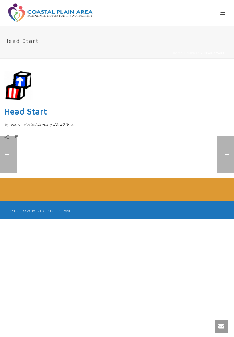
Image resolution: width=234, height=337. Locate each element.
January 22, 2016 (53, 124)
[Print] (20, 136)
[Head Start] (117, 85)
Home (178, 53)
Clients (193, 53)
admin (15, 124)
